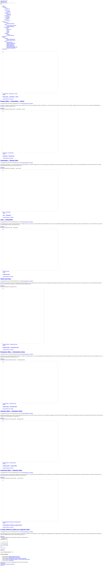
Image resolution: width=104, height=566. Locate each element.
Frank (3, 103)
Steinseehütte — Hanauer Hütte (8, 152)
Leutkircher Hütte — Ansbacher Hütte (9, 462)
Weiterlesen (2, 108)
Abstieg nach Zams (6, 271)
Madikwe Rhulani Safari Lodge (14, 556)
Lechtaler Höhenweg (6, 98)
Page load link (2, 563)
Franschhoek (11, 560)
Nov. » (4, 547)
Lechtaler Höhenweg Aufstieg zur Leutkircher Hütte (11, 521)
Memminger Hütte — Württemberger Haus (10, 344)
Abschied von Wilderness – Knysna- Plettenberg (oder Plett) (16, 558)
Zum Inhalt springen (3, 0)
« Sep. (1, 547)
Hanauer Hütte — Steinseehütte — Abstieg (10, 93)
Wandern (11, 98)
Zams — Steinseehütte (6, 212)
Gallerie (4, 94)
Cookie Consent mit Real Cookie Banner (7, 564)
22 (7, 544)
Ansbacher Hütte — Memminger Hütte (9, 403)
